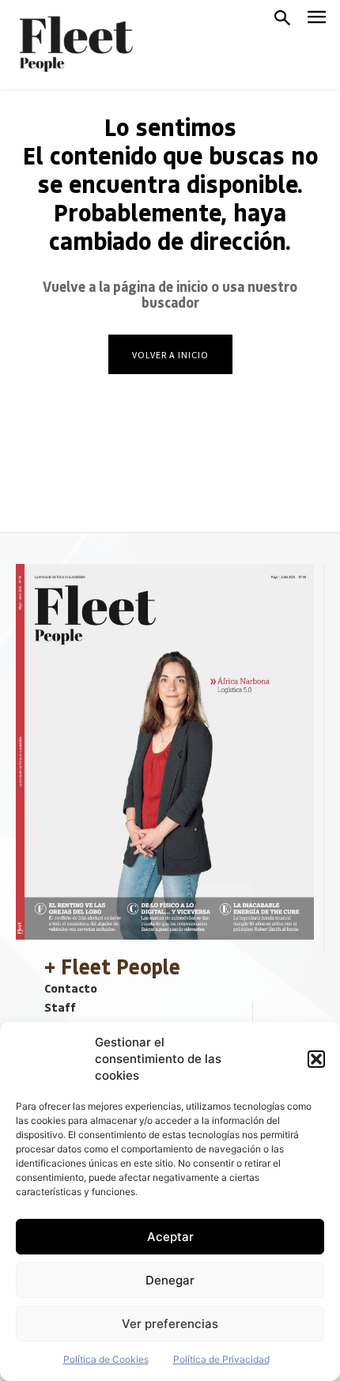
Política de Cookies (106, 1359)
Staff (60, 1007)
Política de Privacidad (221, 1359)
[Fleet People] (74, 44)
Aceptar (170, 1236)
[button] (316, 1059)
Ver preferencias (170, 1323)
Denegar (170, 1280)
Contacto (70, 988)
